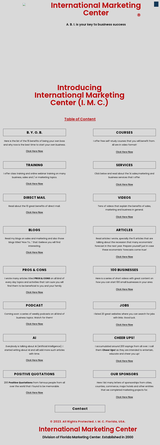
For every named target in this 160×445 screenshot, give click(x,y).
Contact (80, 408)
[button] (156, 4)
